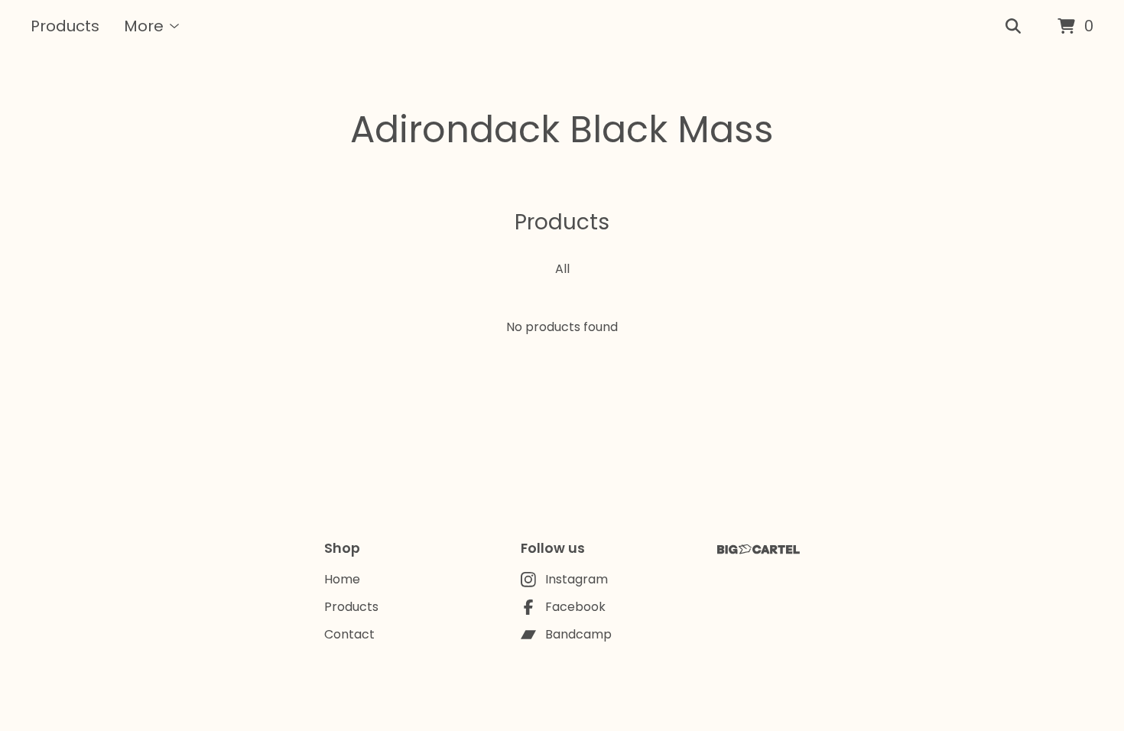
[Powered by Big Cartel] (758, 549)
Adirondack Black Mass (562, 129)
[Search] (1013, 26)
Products (65, 26)
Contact (349, 634)
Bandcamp (578, 634)
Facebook (575, 607)
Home (342, 579)
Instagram (576, 579)
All (562, 269)
